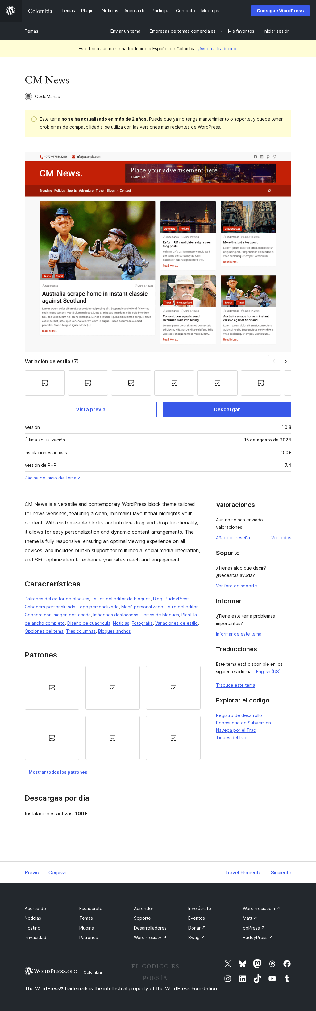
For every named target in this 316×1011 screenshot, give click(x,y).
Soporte (142, 918)
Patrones (88, 937)
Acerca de (35, 908)
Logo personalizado (98, 606)
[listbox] (113, 713)
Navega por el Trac (236, 730)
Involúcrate (199, 908)
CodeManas (47, 96)
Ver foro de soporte (236, 585)
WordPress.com (261, 908)
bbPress (254, 927)
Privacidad (35, 937)
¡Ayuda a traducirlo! (218, 48)
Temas (31, 31)
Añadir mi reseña (233, 537)
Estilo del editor (182, 606)
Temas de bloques (160, 614)
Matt (250, 918)
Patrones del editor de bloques (57, 598)
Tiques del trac (231, 737)
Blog (157, 598)
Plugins (86, 927)
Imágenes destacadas (115, 614)
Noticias (121, 623)
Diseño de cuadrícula (88, 623)
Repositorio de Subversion (243, 722)
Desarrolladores (150, 927)
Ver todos (281, 537)
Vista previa (91, 409)
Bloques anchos (114, 631)
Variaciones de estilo (176, 623)
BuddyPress (177, 598)
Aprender (143, 908)
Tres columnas (81, 631)
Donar (197, 927)
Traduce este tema (235, 685)
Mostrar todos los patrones (58, 772)
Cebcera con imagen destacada (58, 614)
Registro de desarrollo (239, 715)
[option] (52, 688)
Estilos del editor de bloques (121, 598)
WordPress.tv (150, 937)
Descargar (227, 409)
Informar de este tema (238, 633)
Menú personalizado (142, 606)
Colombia (93, 972)
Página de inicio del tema (50, 477)
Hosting (32, 927)
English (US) (268, 671)
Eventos (196, 918)
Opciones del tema (44, 631)
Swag (196, 937)
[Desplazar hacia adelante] (285, 361)
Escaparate (90, 908)
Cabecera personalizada (50, 606)
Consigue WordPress (280, 10)
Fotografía (142, 623)
